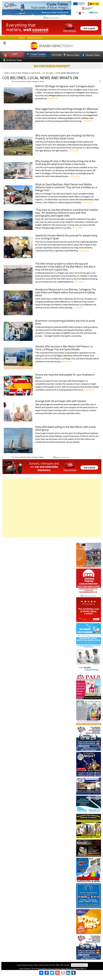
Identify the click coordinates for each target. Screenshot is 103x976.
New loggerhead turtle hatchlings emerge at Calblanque (66, 109)
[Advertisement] (51, 507)
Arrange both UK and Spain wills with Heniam (60, 401)
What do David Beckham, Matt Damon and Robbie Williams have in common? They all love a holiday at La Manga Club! (66, 187)
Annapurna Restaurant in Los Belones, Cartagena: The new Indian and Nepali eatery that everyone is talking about (65, 292)
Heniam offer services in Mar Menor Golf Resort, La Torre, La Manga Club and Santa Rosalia (64, 348)
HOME (6, 73)
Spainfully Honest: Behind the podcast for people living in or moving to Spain (66, 237)
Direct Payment (24, 969)
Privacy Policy (53, 969)
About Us (68, 969)
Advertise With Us (79, 969)
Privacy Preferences (79, 965)
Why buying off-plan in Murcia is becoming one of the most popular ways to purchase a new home (65, 163)
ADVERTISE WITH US (34, 38)
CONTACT (21, 38)
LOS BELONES (48, 73)
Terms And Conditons (39, 969)
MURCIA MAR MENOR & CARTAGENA (25, 73)
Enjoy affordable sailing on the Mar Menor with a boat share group (65, 428)
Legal (62, 969)
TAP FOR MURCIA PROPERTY (51, 66)
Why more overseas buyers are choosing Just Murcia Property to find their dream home (64, 137)
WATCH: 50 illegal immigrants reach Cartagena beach (65, 86)
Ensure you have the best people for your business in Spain (65, 376)
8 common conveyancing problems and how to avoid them (65, 322)
